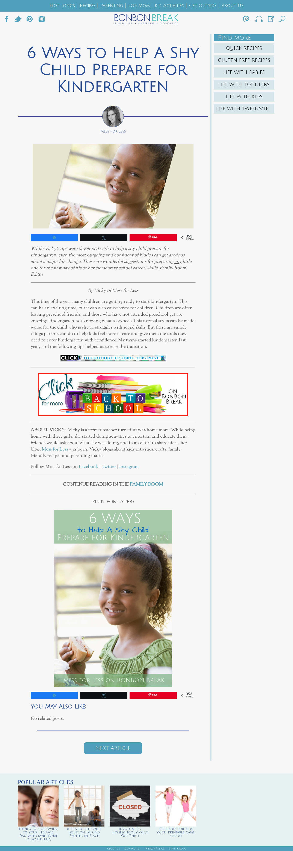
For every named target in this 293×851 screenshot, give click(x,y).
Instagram (42, 20)
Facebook (8, 20)
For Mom (139, 5)
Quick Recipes (244, 48)
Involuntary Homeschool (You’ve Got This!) (130, 832)
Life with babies (244, 72)
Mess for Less (55, 449)
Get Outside (203, 5)
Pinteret (30, 20)
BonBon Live (259, 20)
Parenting (111, 5)
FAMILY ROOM (146, 484)
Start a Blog (177, 848)
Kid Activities (169, 5)
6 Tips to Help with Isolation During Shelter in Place (84, 832)
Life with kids (244, 96)
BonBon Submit (271, 20)
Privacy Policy (154, 848)
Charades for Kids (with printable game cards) (176, 832)
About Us (232, 5)
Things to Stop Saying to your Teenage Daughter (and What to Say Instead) (38, 834)
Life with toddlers (244, 84)
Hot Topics (62, 5)
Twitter (18, 20)
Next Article (113, 748)
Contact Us (133, 848)
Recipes (87, 5)
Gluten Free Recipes (244, 60)
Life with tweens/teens (245, 108)
